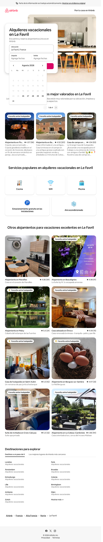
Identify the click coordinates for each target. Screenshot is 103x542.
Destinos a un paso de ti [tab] (15, 454)
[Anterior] (45, 108)
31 (13, 101)
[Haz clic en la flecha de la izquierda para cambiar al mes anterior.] (13, 65)
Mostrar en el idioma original (73, 3)
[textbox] (20, 58)
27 (28, 96)
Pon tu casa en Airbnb (84, 10)
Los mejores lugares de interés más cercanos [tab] (47, 454)
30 (43, 96)
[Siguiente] (56, 108)
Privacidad (45, 538)
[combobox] (31, 49)
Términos (56, 538)
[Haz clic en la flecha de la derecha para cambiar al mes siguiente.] (42, 65)
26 (23, 96)
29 (38, 96)
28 (33, 96)
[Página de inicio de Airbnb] (11, 10)
